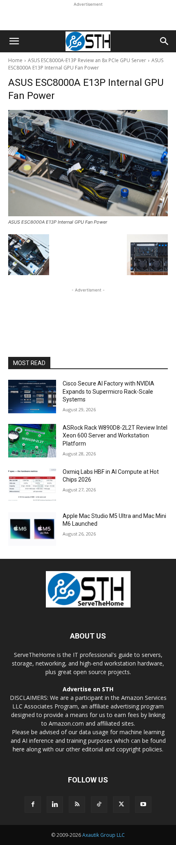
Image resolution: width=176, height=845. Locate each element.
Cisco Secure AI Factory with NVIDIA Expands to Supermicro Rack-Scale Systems (108, 391)
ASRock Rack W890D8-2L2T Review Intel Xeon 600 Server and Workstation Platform (115, 435)
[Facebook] (33, 804)
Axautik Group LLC (103, 835)
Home (15, 60)
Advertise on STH (88, 689)
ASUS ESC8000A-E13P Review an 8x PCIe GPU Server (87, 60)
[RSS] (77, 804)
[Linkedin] (55, 804)
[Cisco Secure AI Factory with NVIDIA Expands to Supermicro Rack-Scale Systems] (32, 396)
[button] (14, 41)
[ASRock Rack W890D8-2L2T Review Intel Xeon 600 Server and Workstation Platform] (32, 440)
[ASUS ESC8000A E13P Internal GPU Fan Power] (88, 163)
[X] (121, 804)
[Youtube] (143, 804)
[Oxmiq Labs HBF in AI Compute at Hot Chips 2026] (32, 485)
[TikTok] (99, 804)
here (19, 749)
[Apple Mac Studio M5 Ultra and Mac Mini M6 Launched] (32, 529)
